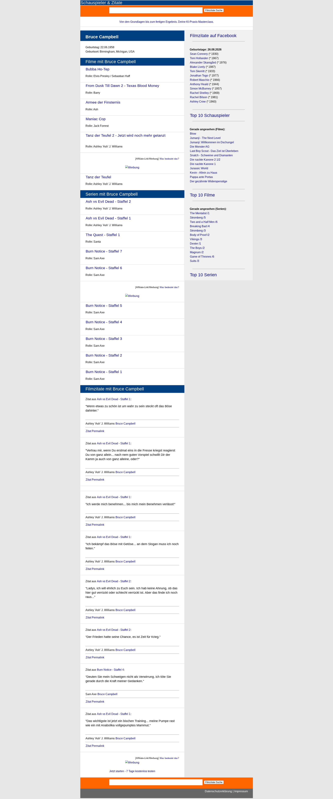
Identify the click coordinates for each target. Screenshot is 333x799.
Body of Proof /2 (200, 234)
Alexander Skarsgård (203, 62)
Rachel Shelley (199, 92)
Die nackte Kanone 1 (203, 164)
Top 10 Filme (202, 195)
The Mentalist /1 (200, 213)
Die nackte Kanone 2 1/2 (205, 159)
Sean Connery (199, 53)
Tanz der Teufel (98, 177)
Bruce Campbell (125, 423)
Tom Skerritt (197, 71)
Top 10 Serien (203, 274)
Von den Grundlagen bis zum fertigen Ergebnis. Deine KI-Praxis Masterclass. (166, 21)
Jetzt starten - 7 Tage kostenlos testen (132, 771)
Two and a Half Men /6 (203, 221)
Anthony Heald (199, 84)
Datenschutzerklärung (218, 791)
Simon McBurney (200, 88)
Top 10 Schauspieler (210, 115)
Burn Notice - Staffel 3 (104, 339)
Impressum (241, 791)
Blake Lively (197, 66)
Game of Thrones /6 (202, 256)
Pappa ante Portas (201, 177)
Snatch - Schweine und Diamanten (211, 155)
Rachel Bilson (198, 97)
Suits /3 (194, 260)
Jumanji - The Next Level (205, 137)
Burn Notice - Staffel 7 (104, 251)
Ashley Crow (198, 101)
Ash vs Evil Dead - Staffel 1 (108, 218)
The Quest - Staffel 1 (103, 235)
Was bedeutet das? (169, 158)
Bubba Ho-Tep (97, 69)
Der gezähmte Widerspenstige (208, 181)
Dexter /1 (195, 243)
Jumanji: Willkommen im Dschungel (212, 142)
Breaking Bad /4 (200, 226)
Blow (193, 133)
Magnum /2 (197, 252)
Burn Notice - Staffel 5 (104, 305)
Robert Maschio (199, 79)
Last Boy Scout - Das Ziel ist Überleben (214, 150)
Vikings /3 (196, 239)
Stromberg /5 (198, 217)
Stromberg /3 (198, 230)
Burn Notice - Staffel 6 (104, 268)
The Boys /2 (197, 247)
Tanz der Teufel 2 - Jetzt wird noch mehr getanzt (125, 135)
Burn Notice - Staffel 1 (104, 372)
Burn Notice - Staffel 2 (104, 355)
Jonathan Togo (199, 75)
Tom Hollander (199, 58)
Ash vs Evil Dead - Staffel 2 (108, 201)
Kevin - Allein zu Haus (203, 172)
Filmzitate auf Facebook (213, 35)
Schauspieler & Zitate (101, 2)
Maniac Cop (96, 119)
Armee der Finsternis (103, 102)
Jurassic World (199, 168)
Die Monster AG (199, 146)
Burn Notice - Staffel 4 (104, 322)
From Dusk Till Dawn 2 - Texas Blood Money (122, 86)
